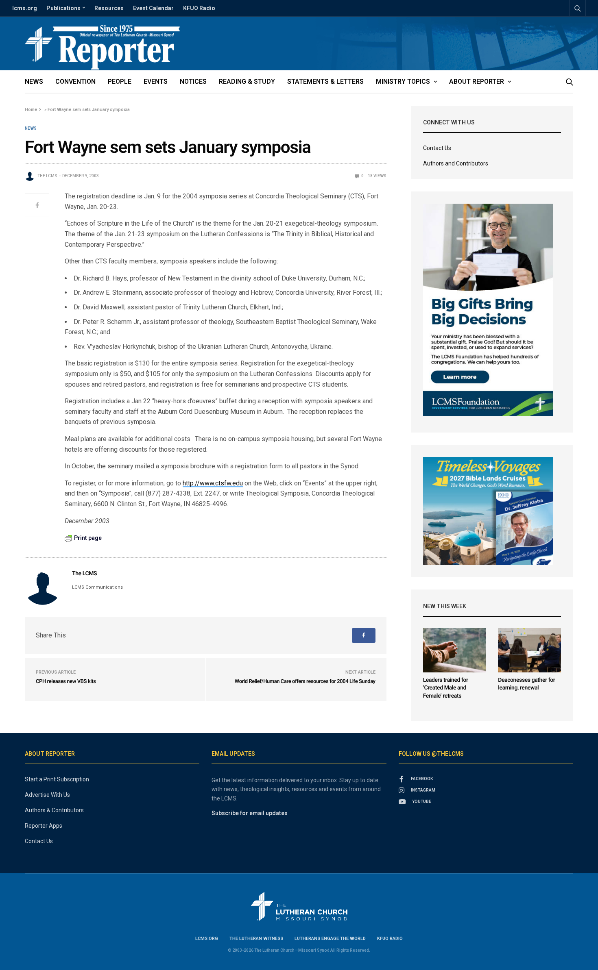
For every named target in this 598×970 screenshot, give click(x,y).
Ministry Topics (403, 81)
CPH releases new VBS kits (66, 682)
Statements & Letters (325, 81)
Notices (193, 81)
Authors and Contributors (455, 163)
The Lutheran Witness (256, 938)
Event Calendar (153, 8)
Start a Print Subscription (57, 779)
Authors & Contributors (54, 810)
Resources (109, 8)
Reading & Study (247, 81)
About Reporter (476, 81)
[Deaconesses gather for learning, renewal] (529, 650)
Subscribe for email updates (250, 813)
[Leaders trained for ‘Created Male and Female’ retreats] (454, 650)
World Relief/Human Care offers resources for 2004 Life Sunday (305, 682)
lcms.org (24, 8)
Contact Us (437, 148)
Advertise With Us (47, 795)
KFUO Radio (199, 8)
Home (31, 109)
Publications (63, 8)
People (119, 81)
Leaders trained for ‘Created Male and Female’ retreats (445, 688)
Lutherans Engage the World (330, 938)
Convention (75, 81)
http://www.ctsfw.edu (213, 483)
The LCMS (47, 176)
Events (156, 81)
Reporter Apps (43, 825)
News (34, 81)
